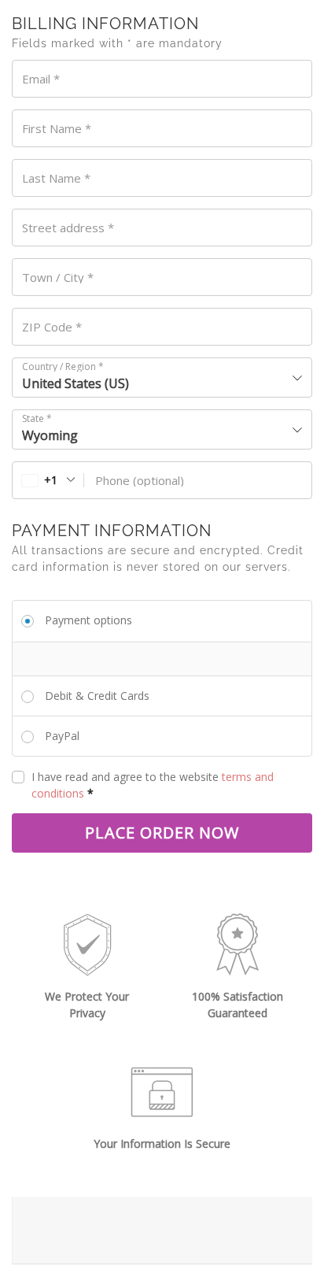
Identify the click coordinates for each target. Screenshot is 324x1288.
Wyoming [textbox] (50, 435)
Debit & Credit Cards (97, 695)
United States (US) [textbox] (75, 383)
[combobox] (162, 377)
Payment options (88, 620)
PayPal (62, 735)
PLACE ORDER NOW (162, 832)
